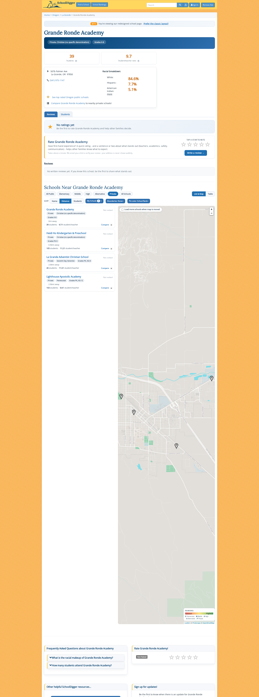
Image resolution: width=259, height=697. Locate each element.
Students (78, 201)
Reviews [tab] (51, 114)
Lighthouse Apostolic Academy (63, 276)
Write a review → (195, 152)
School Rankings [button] (99, 4)
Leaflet (187, 623)
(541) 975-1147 (57, 80)
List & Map (199, 194)
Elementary (64, 194)
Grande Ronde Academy (60, 209)
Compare (105, 225)
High (88, 194)
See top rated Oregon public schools (70, 97)
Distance (65, 201)
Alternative (100, 194)
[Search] (180, 5)
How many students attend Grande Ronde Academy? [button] (82, 665)
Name (54, 201)
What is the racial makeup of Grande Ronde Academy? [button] (82, 657)
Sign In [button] (195, 5)
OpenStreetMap (208, 623)
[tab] (85, 658)
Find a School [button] (83, 4)
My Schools (93, 201)
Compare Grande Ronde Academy (68, 103)
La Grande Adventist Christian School (67, 256)
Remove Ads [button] (208, 5)
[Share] (185, 5)
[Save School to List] (111, 225)
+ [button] (211, 209)
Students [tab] (65, 114)
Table (210, 194)
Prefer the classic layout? (156, 23)
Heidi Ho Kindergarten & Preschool (66, 233)
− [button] (211, 213)
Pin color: (138, 201)
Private (113, 194)
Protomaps (197, 623)
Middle (77, 194)
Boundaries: (114, 201)
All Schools (126, 194)
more (109, 94)
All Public (50, 194)
